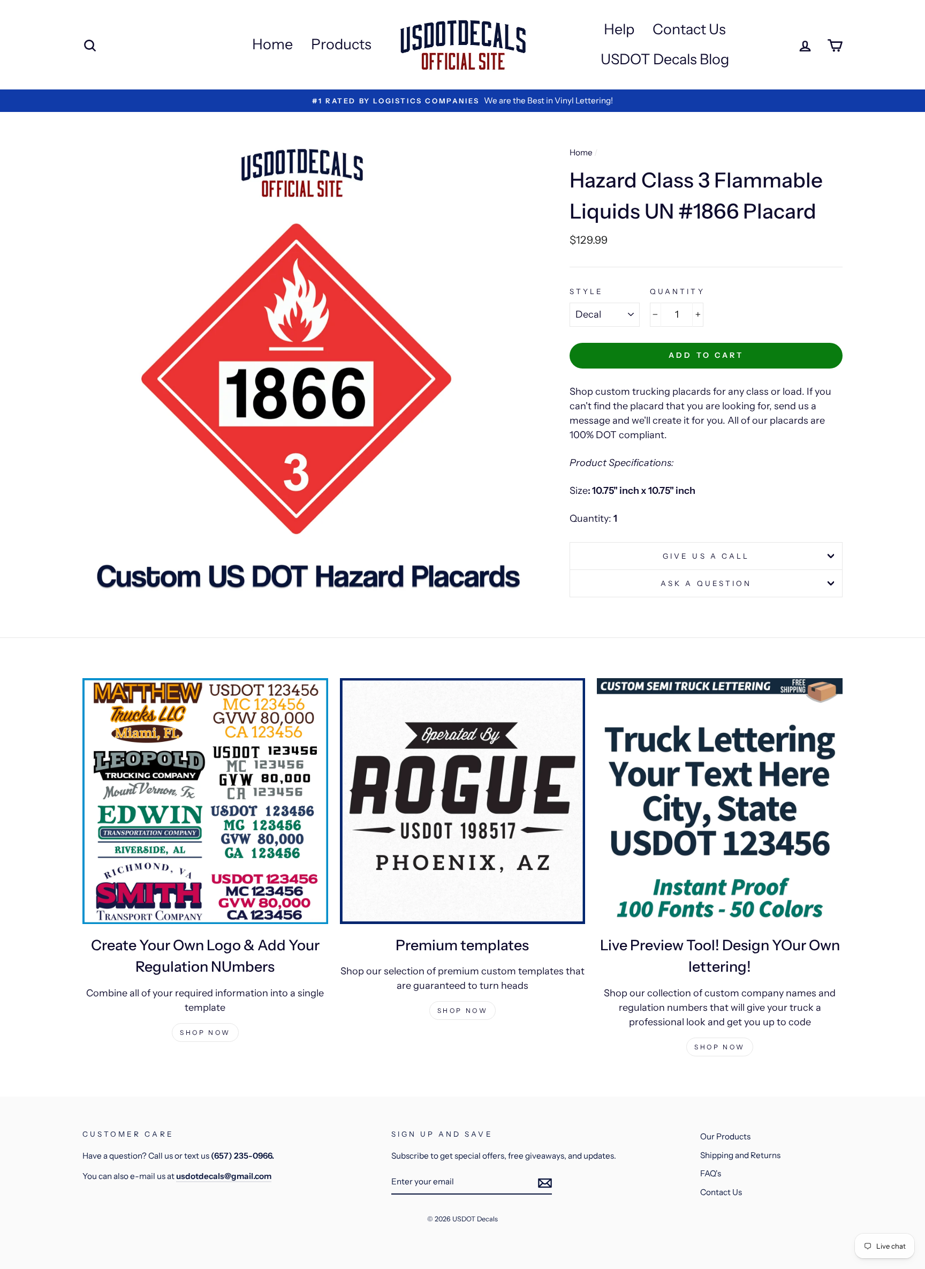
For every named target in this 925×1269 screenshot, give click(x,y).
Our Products (725, 1136)
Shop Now (205, 1032)
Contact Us (689, 29)
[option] (462, 101)
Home (272, 44)
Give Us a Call (706, 556)
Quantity (677, 291)
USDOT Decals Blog (665, 59)
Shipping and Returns (740, 1155)
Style (586, 291)
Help (619, 29)
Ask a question (706, 583)
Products (341, 44)
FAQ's (710, 1173)
